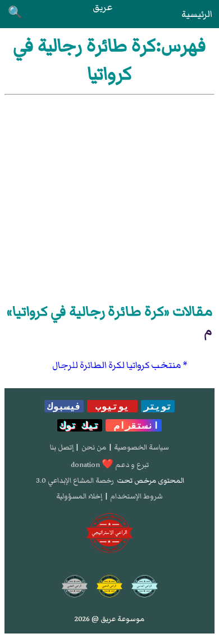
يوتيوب (112, 406)
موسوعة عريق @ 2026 (109, 618)
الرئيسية (196, 14)
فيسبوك (64, 406)
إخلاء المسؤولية (79, 496)
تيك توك (79, 425)
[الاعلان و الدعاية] (109, 533)
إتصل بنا (62, 447)
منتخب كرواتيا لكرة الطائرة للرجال (116, 365)
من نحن (93, 447)
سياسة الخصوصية (141, 447)
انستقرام (133, 425)
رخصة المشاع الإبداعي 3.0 (75, 480)
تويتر (158, 406)
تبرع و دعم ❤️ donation (110, 464)
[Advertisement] (109, 197)
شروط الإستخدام (136, 496)
